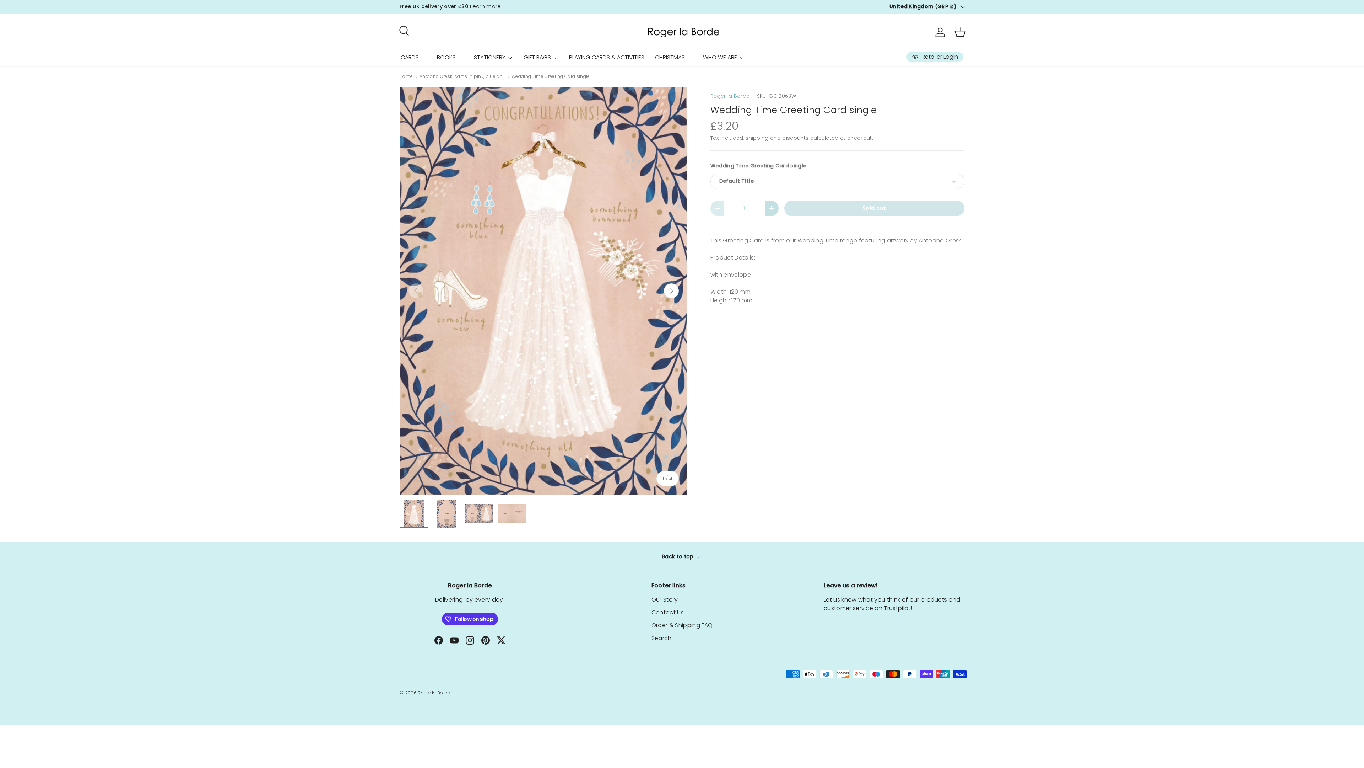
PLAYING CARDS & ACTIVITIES (606, 57)
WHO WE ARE (720, 57)
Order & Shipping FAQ (682, 625)
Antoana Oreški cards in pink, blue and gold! (462, 76)
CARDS (410, 57)
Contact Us (667, 612)
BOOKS (446, 57)
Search (661, 638)
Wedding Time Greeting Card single (551, 76)
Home (406, 76)
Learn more (485, 6)
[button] (960, 32)
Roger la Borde (729, 96)
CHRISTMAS (670, 57)
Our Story (664, 600)
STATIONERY (489, 57)
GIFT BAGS (537, 57)
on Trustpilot (892, 608)
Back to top (678, 556)
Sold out (874, 208)
